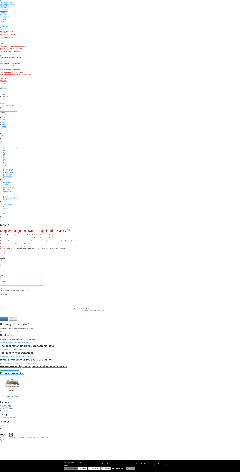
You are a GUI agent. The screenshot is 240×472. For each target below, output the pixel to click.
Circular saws (3, 45)
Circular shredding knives (6, 31)
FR (4, 159)
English (4, 115)
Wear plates (3, 83)
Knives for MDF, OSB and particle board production (13, 46)
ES (4, 157)
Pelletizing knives (4, 39)
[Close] (1, 260)
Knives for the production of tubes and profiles (12, 72)
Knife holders (3, 81)
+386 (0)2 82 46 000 (7, 407)
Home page (3, 213)
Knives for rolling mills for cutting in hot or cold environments (15, 74)
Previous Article (4, 247)
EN (4, 150)
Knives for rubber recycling (7, 65)
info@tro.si (5, 410)
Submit (4, 319)
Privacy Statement (31, 437)
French (3, 124)
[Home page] (4, 87)
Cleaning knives (4, 78)
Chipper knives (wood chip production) (10, 51)
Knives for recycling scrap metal (8, 71)
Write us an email (10, 105)
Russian (4, 126)
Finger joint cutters (5, 50)
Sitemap (24, 437)
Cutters (2, 43)
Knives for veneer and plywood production (11, 48)
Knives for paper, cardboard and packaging (10, 57)
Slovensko (4, 114)
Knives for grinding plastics (7, 37)
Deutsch (4, 117)
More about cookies (117, 468)
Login (20, 437)
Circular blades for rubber (6, 62)
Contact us (2, 105)
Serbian (4, 127)
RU (4, 160)
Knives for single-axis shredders (8, 34)
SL (4, 149)
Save (130, 468)
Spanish (4, 122)
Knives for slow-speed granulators (8, 36)
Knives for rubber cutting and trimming (10, 63)
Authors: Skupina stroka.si (42, 437)
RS (4, 162)
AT (4, 154)
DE (4, 152)
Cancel (13, 319)
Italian (3, 121)
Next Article (3, 248)
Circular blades (4, 33)
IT (3, 155)
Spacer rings (3, 80)
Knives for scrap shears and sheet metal (10, 69)
